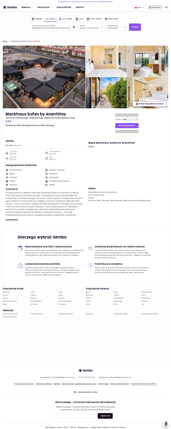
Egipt (4, 304)
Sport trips (89, 314)
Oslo (143, 304)
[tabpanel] (85, 27)
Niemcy (5, 298)
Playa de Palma (146, 292)
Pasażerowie (112, 26)
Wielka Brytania (35, 301)
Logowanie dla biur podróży (144, 384)
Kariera (57, 384)
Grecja (60, 295)
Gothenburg (145, 298)
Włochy (5, 295)
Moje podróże (64, 7)
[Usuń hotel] (74, 27)
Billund (88, 292)
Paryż (116, 292)
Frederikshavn (119, 298)
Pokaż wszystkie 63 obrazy (151, 104)
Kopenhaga (118, 301)
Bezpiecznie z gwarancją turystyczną (79, 384)
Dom (5, 41)
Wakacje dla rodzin (120, 314)
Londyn (116, 295)
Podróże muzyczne (10, 317)
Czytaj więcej (12, 189)
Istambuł (144, 301)
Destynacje (43, 7)
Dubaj (88, 301)
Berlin (116, 304)
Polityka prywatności (24, 384)
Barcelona (89, 295)
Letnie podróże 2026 (10, 314)
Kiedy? (82, 26)
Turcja (60, 292)
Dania (32, 292)
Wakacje (25, 7)
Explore (80, 7)
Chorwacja (62, 304)
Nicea (88, 304)
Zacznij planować (127, 125)
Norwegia (33, 304)
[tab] (37, 19)
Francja (33, 295)
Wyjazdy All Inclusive (65, 314)
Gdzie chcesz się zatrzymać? (43, 26)
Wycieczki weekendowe (150, 314)
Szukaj (135, 27)
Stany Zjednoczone (10, 301)
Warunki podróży (44, 384)
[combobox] (51, 28)
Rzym (143, 295)
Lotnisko (119, 119)
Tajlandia (61, 298)
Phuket (88, 298)
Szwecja (33, 298)
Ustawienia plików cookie (87, 392)
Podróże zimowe (36, 314)
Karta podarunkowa (119, 384)
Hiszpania (6, 292)
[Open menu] (166, 7)
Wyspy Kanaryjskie (64, 301)
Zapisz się (105, 416)
